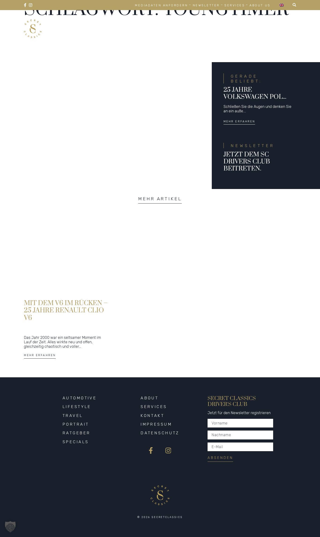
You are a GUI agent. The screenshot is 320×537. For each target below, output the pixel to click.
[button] (10, 526)
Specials (283, 23)
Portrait (213, 23)
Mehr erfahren (239, 121)
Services (234, 5)
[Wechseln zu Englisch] (281, 5)
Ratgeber (248, 23)
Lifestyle (149, 23)
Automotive (110, 23)
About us (259, 5)
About (149, 398)
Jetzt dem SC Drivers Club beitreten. (246, 161)
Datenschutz (160, 433)
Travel (182, 23)
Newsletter (206, 5)
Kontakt (152, 415)
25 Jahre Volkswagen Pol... (254, 93)
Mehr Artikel (160, 198)
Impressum (156, 424)
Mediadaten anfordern (161, 5)
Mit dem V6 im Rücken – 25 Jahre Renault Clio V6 (66, 310)
